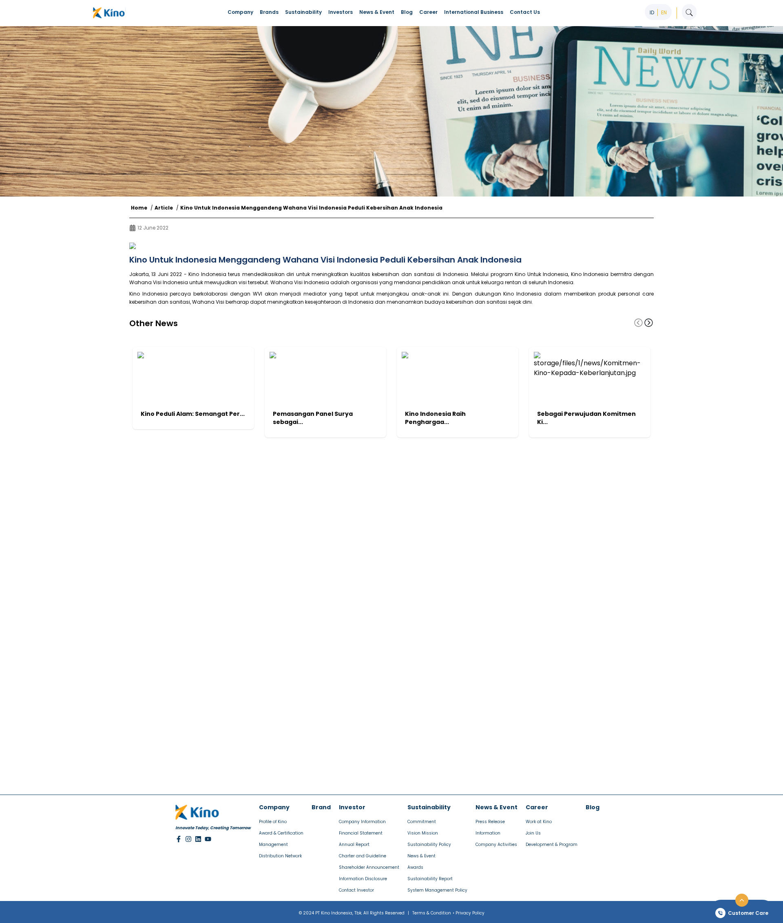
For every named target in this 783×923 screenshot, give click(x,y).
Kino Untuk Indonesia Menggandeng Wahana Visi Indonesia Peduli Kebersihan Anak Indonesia (311, 208)
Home (139, 208)
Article (164, 208)
